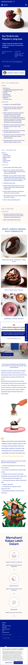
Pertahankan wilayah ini (14, 338)
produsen (4, 2)
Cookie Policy (20, 660)
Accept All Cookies (18, 662)
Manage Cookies (8, 662)
